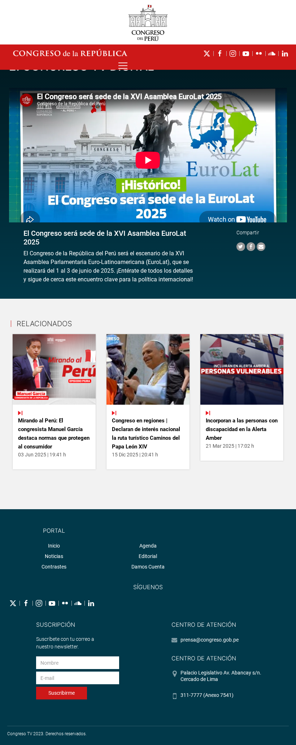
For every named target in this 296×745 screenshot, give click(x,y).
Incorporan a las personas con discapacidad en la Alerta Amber (242, 429)
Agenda (148, 546)
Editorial (148, 556)
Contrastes (54, 567)
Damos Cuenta (148, 567)
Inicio (54, 546)
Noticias (54, 556)
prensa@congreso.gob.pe (209, 640)
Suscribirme (61, 693)
